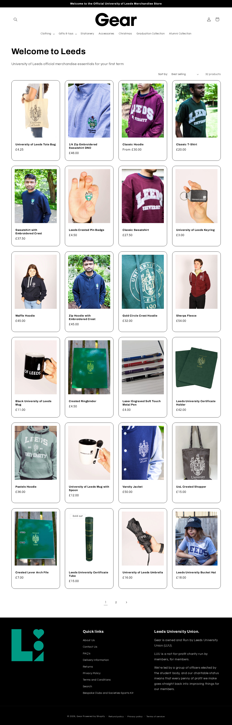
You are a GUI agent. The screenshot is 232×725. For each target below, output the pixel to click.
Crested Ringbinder (82, 401)
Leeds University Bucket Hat (196, 572)
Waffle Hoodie (25, 315)
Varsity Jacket (133, 486)
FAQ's (86, 653)
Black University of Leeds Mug (33, 403)
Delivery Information (96, 660)
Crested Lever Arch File (32, 572)
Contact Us (90, 646)
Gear (79, 716)
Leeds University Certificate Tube (88, 574)
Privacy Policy (92, 673)
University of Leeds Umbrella (143, 572)
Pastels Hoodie (26, 486)
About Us (89, 640)
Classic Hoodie (133, 144)
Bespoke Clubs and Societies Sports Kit (108, 693)
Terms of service (155, 717)
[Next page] (126, 602)
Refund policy (116, 717)
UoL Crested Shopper (191, 486)
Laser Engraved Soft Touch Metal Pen (142, 403)
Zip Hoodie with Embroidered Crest (82, 317)
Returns (88, 666)
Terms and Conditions (97, 679)
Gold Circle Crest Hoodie (140, 315)
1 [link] (106, 602)
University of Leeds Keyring (195, 229)
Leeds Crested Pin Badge (86, 229)
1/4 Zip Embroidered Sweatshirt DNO (83, 146)
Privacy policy (135, 717)
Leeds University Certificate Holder (196, 403)
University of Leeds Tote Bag (35, 144)
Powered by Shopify (94, 716)
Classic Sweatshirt (136, 229)
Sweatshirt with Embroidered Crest (28, 231)
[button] (15, 19)
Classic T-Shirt (186, 144)
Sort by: (163, 74)
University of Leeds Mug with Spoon (89, 488)
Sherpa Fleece (186, 315)
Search (87, 686)
